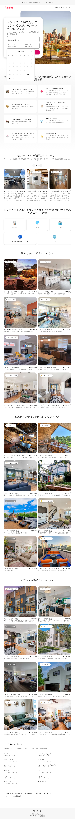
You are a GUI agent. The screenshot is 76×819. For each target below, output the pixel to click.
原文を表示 (49, 2)
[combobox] (23, 40)
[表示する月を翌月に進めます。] (31, 51)
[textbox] (15, 46)
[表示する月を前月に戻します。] (10, 51)
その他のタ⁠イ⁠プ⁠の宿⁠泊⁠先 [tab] (21, 748)
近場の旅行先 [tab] (7, 748)
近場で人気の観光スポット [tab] (39, 748)
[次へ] (40, 165)
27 (24, 74)
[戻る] (33, 165)
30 (10, 78)
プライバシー (34, 816)
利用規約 (42, 816)
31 (13, 78)
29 (31, 74)
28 (28, 74)
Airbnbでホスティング (62, 8)
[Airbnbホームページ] (8, 8)
